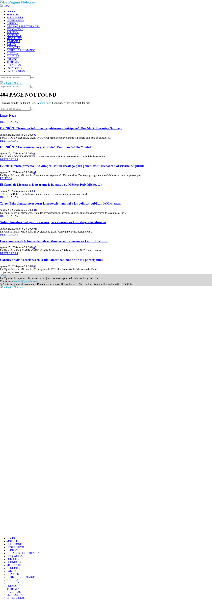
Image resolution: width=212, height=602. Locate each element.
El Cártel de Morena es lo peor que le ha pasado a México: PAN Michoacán (51, 184)
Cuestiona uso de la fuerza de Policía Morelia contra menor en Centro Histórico (53, 241)
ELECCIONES (15, 17)
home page (45, 103)
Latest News (8, 115)
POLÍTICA (13, 32)
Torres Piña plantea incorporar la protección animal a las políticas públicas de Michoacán (61, 203)
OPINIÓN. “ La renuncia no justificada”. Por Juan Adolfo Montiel (45, 147)
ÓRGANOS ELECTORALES (23, 26)
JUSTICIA (12, 53)
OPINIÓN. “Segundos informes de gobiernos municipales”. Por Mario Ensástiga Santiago (61, 128)
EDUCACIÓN (15, 29)
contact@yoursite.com (26, 281)
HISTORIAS (14, 65)
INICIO (11, 11)
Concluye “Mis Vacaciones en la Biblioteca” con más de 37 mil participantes (51, 260)
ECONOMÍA (14, 35)
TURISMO (13, 62)
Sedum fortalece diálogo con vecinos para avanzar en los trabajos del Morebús (53, 222)
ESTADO (12, 59)
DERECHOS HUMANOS (21, 50)
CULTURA (13, 56)
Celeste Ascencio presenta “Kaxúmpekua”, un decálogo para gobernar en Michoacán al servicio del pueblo (72, 166)
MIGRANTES (14, 38)
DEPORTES (13, 47)
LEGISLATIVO (15, 20)
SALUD (11, 44)
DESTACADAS (9, 121)
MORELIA (13, 14)
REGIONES (13, 41)
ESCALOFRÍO (15, 68)
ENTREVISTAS (16, 71)
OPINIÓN (12, 23)
